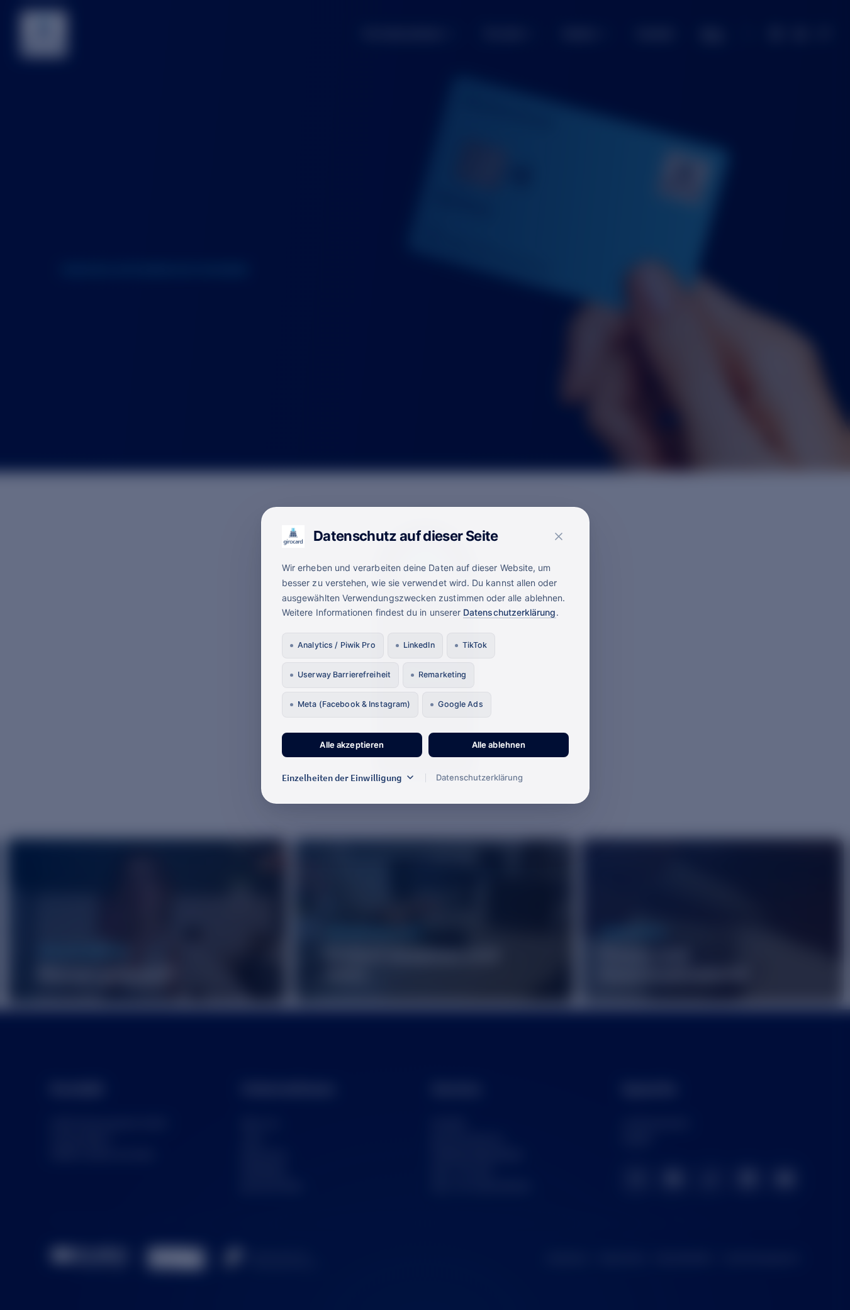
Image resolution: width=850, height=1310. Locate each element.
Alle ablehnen (498, 745)
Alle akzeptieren (352, 745)
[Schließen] (559, 536)
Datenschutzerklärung (509, 612)
